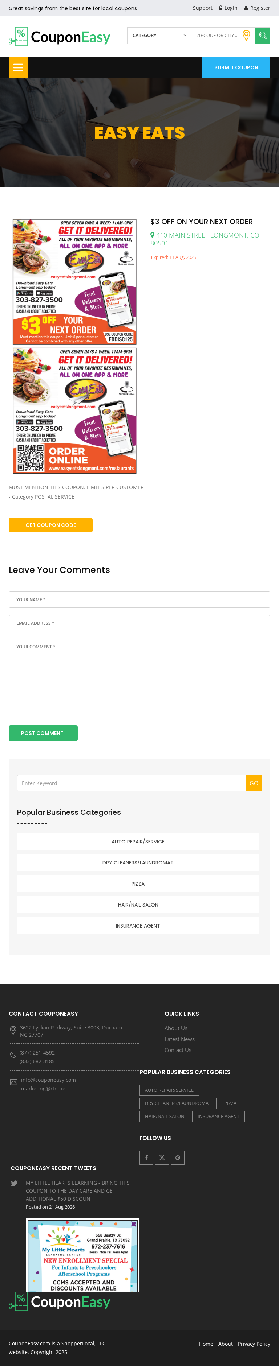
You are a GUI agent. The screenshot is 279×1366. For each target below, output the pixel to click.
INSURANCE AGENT (138, 925)
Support (203, 7)
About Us (176, 1028)
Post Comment (42, 733)
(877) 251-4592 (37, 1052)
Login (230, 7)
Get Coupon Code (50, 525)
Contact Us (178, 1049)
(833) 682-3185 (37, 1061)
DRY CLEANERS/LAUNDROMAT (138, 862)
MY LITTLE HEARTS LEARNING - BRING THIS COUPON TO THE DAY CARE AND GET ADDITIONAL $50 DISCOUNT (78, 1194)
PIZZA (138, 883)
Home (206, 1343)
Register (259, 7)
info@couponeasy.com (48, 1079)
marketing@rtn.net (44, 1088)
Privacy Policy (254, 1343)
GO (254, 783)
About (225, 1343)
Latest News (180, 1039)
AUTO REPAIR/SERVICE (138, 841)
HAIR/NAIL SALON (138, 904)
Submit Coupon (236, 67)
